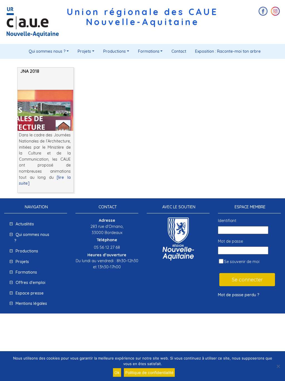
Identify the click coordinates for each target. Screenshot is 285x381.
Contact (178, 51)
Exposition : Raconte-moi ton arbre (228, 51)
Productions (114, 51)
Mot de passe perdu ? (238, 294)
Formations (148, 51)
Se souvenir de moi (241, 261)
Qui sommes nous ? (47, 51)
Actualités (25, 223)
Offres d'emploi (30, 282)
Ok (117, 372)
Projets (84, 51)
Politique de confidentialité (149, 372)
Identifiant (227, 220)
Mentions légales (31, 303)
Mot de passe (230, 241)
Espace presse (30, 293)
